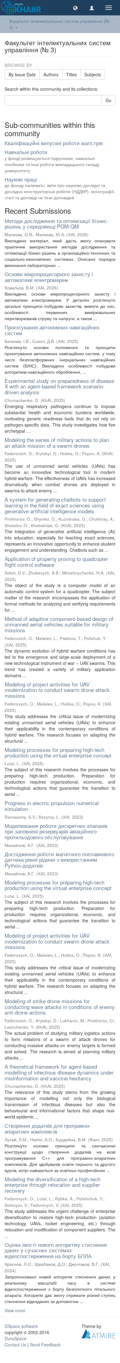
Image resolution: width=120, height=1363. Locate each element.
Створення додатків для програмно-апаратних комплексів (48, 1128)
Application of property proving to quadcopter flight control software (56, 561)
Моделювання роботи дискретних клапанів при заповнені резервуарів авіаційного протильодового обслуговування (56, 831)
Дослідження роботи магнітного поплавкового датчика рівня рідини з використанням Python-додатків (59, 859)
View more (15, 1310)
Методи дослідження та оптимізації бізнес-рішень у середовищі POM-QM (57, 223)
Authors (50, 74)
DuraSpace (15, 1338)
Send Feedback (45, 1344)
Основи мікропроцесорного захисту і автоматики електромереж (49, 277)
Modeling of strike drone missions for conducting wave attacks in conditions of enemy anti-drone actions (60, 1006)
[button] (75, 7)
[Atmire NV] (98, 1333)
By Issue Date (22, 74)
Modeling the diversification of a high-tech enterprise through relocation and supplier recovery (52, 1184)
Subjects (92, 74)
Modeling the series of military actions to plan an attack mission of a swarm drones (57, 442)
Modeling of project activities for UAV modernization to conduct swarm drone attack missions (57, 689)
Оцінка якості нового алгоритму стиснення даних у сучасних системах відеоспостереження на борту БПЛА (56, 1250)
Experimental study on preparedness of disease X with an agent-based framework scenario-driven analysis (59, 386)
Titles (71, 74)
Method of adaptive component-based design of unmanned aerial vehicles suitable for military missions (59, 624)
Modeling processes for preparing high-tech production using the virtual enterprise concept (58, 752)
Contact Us (15, 1344)
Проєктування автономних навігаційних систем (52, 330)
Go (108, 100)
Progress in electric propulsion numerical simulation (52, 806)
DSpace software (21, 1326)
